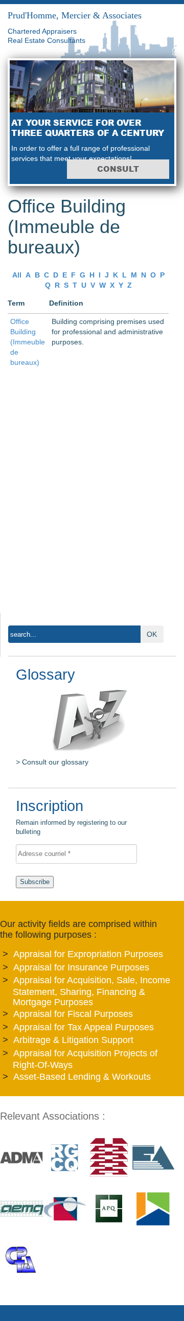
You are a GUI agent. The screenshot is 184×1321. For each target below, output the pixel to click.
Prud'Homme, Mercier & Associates (75, 15)
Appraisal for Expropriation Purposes (88, 954)
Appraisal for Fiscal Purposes (73, 1014)
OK (152, 634)
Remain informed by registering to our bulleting (71, 818)
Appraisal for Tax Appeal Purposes (83, 1027)
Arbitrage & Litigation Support (73, 1040)
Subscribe (35, 882)
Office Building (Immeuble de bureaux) (27, 341)
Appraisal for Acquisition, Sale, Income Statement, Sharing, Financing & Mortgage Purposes (91, 991)
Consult (118, 169)
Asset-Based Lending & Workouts (82, 1077)
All (16, 275)
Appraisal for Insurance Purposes (81, 967)
